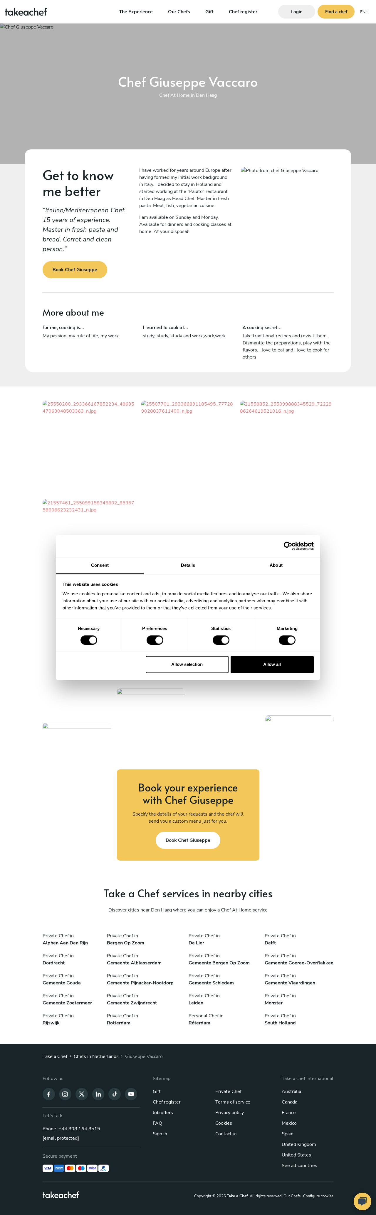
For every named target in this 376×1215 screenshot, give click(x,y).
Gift (209, 12)
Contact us (226, 1134)
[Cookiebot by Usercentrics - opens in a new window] (288, 545)
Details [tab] (188, 565)
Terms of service (232, 1102)
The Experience (136, 12)
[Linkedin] (98, 1094)
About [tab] (276, 565)
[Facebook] (49, 1094)
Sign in (160, 1134)
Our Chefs (179, 12)
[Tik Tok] (114, 1094)
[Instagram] (65, 1094)
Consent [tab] (100, 565)
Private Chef (228, 1091)
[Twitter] (81, 1094)
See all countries (299, 1165)
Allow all (272, 664)
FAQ (157, 1123)
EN (362, 12)
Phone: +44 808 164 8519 (71, 1129)
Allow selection (187, 664)
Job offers (163, 1112)
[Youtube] (131, 1094)
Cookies (223, 1123)
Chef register (243, 12)
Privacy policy (229, 1112)
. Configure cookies (317, 1196)
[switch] (155, 640)
